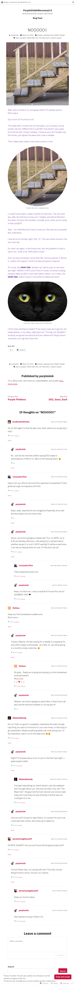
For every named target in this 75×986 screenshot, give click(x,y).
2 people (23, 576)
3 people (23, 921)
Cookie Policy (51, 981)
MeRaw (16, 608)
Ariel (17, 38)
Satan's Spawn (56, 38)
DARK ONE (31, 38)
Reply (9, 440)
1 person (16, 435)
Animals (40, 35)
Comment (60, 955)
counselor (22, 38)
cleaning (46, 35)
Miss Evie (45, 38)
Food (51, 35)
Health (56, 35)
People (62, 35)
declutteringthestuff (22, 839)
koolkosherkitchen (20, 421)
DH (40, 38)
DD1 (37, 38)
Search (11, 966)
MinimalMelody (19, 718)
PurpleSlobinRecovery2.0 (37, 10)
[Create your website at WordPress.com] (37, 2)
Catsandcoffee (19, 476)
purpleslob (15, 35)
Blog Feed (37, 18)
